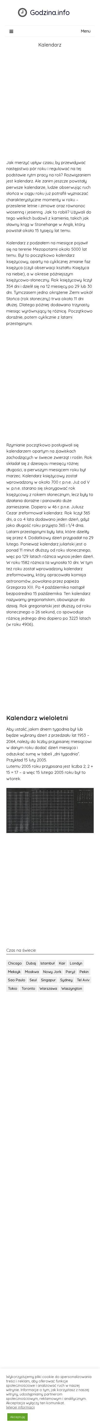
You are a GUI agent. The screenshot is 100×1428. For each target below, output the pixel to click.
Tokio (12, 988)
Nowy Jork (52, 971)
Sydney (66, 980)
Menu (86, 31)
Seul (33, 980)
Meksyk (14, 971)
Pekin (84, 971)
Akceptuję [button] (17, 1417)
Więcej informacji (20, 1407)
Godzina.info (50, 12)
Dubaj (31, 963)
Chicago (15, 963)
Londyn (76, 963)
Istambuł (48, 963)
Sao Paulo (16, 980)
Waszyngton (71, 988)
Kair (62, 963)
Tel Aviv (83, 980)
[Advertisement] (50, 105)
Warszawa (48, 988)
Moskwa (32, 971)
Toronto (28, 988)
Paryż (70, 971)
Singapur (48, 980)
